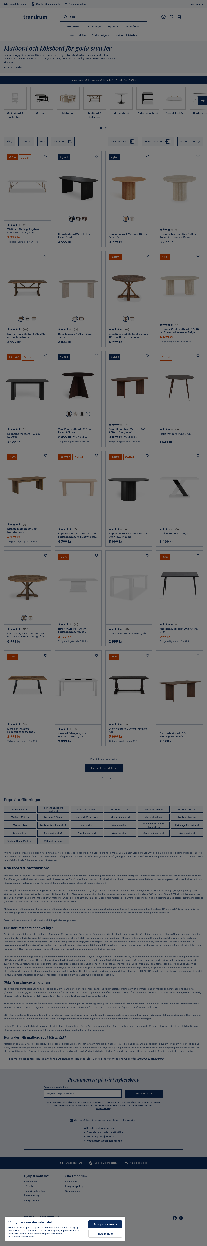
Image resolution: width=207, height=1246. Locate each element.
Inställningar (105, 1233)
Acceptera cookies (105, 1224)
